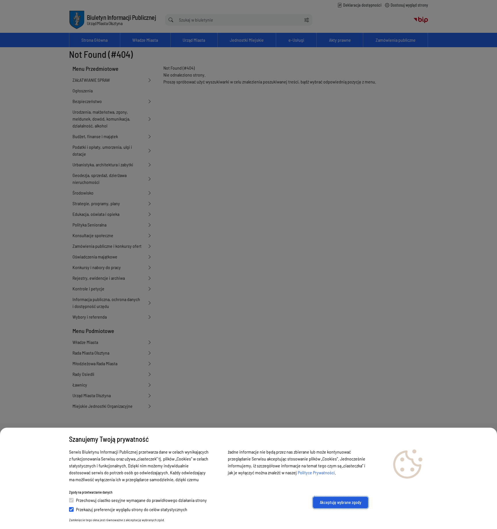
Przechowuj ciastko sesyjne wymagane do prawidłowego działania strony (141, 500)
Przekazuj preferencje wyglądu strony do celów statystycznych (131, 509)
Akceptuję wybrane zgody (340, 502)
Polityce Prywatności (316, 472)
